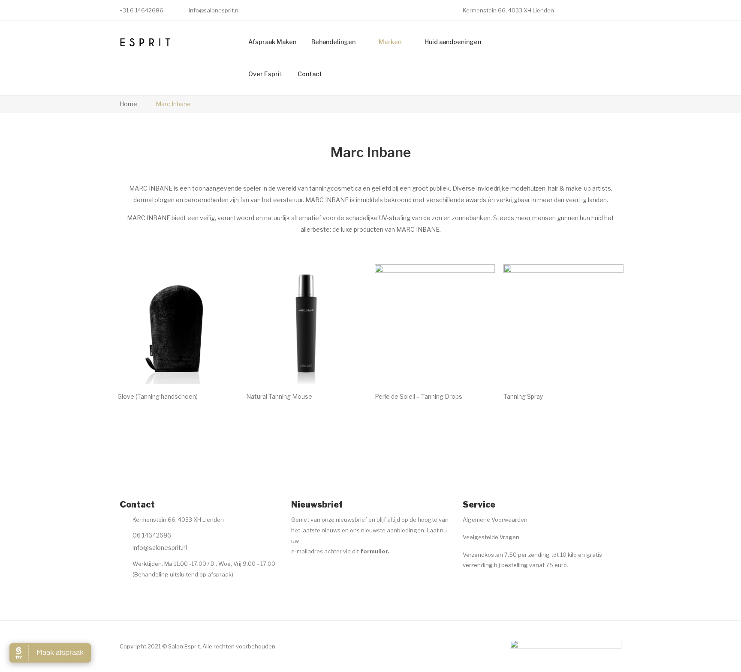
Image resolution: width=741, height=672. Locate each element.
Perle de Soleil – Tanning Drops (418, 396)
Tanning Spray (523, 396)
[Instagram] (313, 572)
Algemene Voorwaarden (495, 519)
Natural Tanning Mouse (279, 396)
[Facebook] (296, 572)
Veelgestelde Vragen (491, 537)
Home (128, 104)
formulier (374, 551)
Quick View (219, 366)
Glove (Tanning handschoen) (157, 396)
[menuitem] (272, 42)
